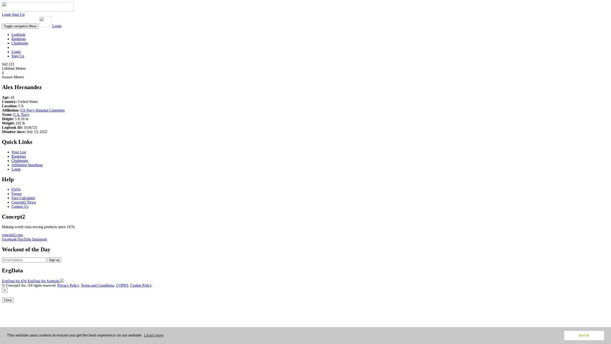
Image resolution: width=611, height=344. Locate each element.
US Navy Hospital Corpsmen (42, 110)
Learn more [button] (153, 335)
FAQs (16, 189)
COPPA (122, 285)
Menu (20, 26)
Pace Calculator (23, 198)
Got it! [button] (584, 335)
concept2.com (12, 235)
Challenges (19, 43)
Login (6, 14)
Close (8, 300)
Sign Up (18, 14)
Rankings (18, 39)
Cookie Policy (141, 285)
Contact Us (19, 206)
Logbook (18, 34)
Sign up (54, 260)
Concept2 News (23, 202)
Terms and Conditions (97, 285)
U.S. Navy (21, 115)
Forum (16, 194)
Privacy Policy (68, 285)
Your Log (18, 152)
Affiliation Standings (27, 165)
